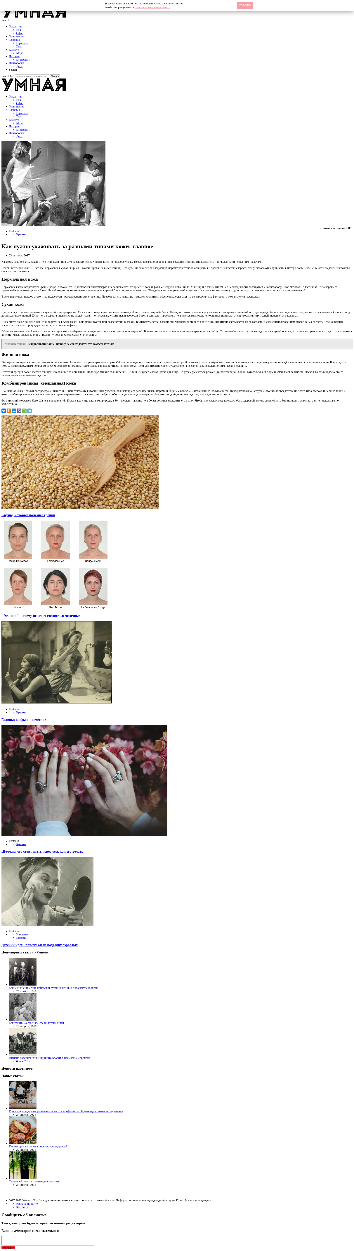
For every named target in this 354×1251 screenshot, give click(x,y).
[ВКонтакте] (3, 411)
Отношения (16, 36)
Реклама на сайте (27, 1203)
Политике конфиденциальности (152, 7)
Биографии (23, 59)
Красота (14, 49)
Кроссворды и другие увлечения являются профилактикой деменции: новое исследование (66, 1111)
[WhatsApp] (24, 411)
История (14, 56)
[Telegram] (29, 411)
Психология (16, 63)
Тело (19, 46)
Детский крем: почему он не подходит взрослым (39, 945)
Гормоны (22, 43)
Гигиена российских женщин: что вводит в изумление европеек (49, 1057)
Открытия (15, 26)
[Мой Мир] (14, 411)
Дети (19, 66)
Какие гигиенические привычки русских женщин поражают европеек (53, 987)
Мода (19, 53)
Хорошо (245, 5)
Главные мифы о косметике (23, 720)
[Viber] (19, 411)
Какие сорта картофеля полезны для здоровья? (38, 1146)
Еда (18, 29)
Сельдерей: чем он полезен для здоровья (34, 1181)
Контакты (22, 1207)
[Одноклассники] (9, 411)
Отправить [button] (8, 1247)
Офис (19, 33)
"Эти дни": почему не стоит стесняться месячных (41, 616)
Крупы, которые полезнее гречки (28, 515)
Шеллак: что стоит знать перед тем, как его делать (42, 851)
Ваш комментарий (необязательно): (30, 1231)
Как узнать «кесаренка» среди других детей (36, 1022)
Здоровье (14, 39)
